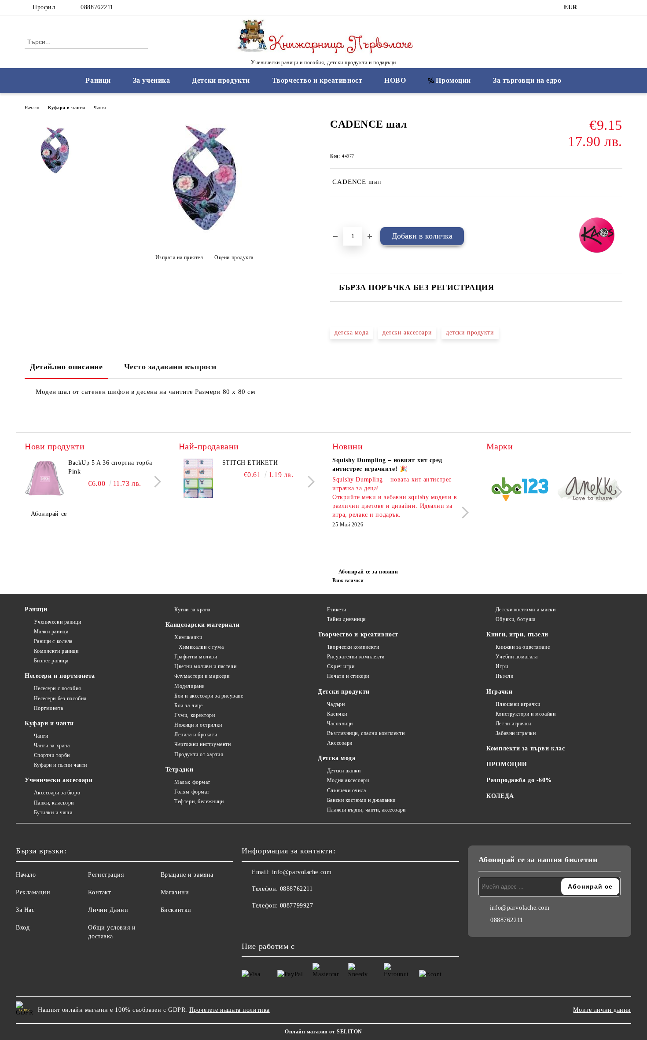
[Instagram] (604, 7)
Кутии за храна (192, 609)
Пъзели (504, 676)
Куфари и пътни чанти (60, 765)
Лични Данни (108, 910)
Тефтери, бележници (199, 801)
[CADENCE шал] (204, 235)
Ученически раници (57, 622)
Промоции (453, 80)
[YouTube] (617, 7)
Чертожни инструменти (202, 744)
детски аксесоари (407, 332)
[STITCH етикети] (198, 478)
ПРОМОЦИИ (506, 764)
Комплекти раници (56, 651)
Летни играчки (513, 723)
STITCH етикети (250, 462)
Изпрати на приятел (179, 257)
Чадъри (336, 704)
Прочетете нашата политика (229, 1010)
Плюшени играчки (518, 704)
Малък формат (192, 782)
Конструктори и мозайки (525, 714)
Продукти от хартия (198, 754)
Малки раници (51, 631)
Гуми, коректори (194, 715)
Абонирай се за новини (368, 572)
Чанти (100, 107)
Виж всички (348, 580)
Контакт (99, 892)
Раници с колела (53, 641)
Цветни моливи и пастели (205, 666)
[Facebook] (591, 7)
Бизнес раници (51, 661)
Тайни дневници (346, 619)
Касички (337, 714)
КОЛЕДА (500, 796)
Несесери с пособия (57, 688)
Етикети (336, 609)
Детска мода (336, 758)
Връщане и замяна (187, 874)
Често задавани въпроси (170, 366)
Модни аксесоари (348, 780)
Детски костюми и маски (525, 609)
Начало (32, 107)
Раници (97, 80)
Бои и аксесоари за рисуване (208, 696)
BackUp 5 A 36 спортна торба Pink (110, 467)
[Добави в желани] (347, 211)
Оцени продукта (234, 257)
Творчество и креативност (317, 80)
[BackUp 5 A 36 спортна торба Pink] (44, 478)
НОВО (395, 80)
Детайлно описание (66, 366)
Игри (502, 666)
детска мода (351, 332)
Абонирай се (49, 514)
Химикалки (188, 637)
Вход (22, 927)
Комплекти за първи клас (525, 748)
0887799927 (296, 905)
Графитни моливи (195, 657)
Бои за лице (188, 705)
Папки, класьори (54, 803)
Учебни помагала (516, 657)
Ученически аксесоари (58, 780)
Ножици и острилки (198, 725)
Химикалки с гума (201, 647)
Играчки (499, 691)
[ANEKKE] (589, 490)
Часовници (340, 723)
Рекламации (33, 892)
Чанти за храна (52, 745)
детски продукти (470, 332)
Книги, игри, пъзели (517, 634)
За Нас (25, 910)
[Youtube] (287, 923)
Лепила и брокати (195, 734)
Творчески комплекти (353, 647)
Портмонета (48, 708)
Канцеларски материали (202, 624)
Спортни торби (52, 755)
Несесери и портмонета (60, 676)
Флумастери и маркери (201, 676)
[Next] (155, 482)
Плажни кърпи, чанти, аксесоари (366, 810)
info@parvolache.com (302, 872)
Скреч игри (340, 666)
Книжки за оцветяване (523, 647)
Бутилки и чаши (53, 812)
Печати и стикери (348, 676)
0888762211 (97, 7)
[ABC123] (520, 491)
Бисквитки (176, 910)
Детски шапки (343, 771)
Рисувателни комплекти (355, 657)
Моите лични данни (602, 1010)
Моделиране (189, 686)
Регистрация (106, 874)
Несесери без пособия (60, 698)
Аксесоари (340, 743)
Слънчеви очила (346, 790)
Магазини (175, 892)
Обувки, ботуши (515, 619)
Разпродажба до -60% (519, 780)
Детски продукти (221, 80)
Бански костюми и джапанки (361, 800)
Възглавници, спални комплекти (365, 733)
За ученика (151, 80)
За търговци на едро (527, 80)
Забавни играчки (516, 733)
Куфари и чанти (66, 107)
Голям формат (192, 792)
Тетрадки (179, 769)
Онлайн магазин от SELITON (323, 1032)
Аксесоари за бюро (57, 793)
